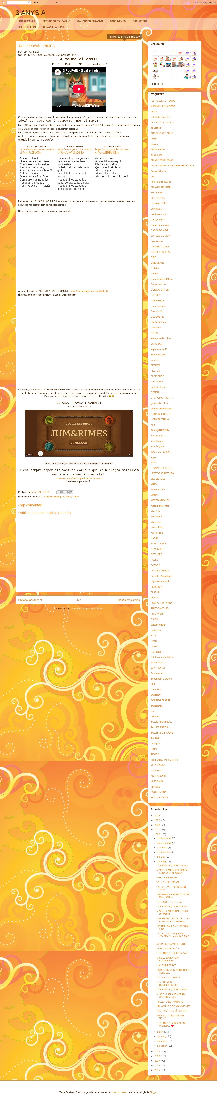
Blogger (153, 1092)
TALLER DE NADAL (161, 721)
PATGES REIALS (160, 570)
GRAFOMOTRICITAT (162, 397)
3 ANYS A (31, 12)
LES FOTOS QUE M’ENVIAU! (172, 953)
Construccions (158, 284)
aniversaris (156, 154)
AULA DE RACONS (161, 187)
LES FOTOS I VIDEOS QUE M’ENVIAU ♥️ (171, 1024)
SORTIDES (157, 705)
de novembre (164, 843)
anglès (154, 144)
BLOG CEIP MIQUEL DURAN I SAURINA (41, 27)
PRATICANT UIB (160, 608)
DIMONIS (156, 327)
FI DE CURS (157, 376)
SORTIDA (156, 694)
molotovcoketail (119, 1092)
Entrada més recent (30, 599)
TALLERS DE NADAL (162, 732)
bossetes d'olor (159, 203)
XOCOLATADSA (159, 797)
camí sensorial (158, 214)
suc (152, 711)
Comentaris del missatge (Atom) (87, 608)
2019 (157, 1051)
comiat (154, 273)
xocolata (155, 786)
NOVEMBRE (157, 549)
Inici (79, 599)
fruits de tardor (158, 387)
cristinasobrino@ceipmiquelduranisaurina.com (79, 478)
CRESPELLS (157, 300)
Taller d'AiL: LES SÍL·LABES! (171, 1010)
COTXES (155, 295)
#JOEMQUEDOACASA (163, 106)
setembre (156, 689)
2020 (157, 834)
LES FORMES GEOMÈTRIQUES (167, 983)
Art (152, 176)
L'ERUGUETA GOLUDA (169, 901)
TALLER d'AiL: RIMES (168, 977)
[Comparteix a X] (64, 492)
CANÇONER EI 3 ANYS (90, 21)
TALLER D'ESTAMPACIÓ (169, 1001)
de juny (161, 856)
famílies (155, 360)
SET (153, 684)
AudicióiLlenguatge (52, 496)
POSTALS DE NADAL (162, 603)
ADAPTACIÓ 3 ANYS (162, 133)
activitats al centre (160, 117)
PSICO (154, 619)
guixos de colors (159, 403)
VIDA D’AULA (158, 765)
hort (153, 424)
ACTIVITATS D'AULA (162, 122)
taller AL (155, 716)
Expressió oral (158, 354)
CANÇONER (157, 219)
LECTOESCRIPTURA (162, 473)
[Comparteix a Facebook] (68, 492)
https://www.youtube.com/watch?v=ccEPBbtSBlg (112, 151)
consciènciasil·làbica (162, 279)
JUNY (154, 462)
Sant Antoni (157, 662)
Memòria (155, 511)
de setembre (164, 852)
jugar (153, 457)
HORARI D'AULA (160, 419)
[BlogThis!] (61, 492)
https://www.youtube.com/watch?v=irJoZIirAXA (37, 151)
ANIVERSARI (158, 149)
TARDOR (156, 738)
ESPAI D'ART (158, 343)
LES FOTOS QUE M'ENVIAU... (173, 865)
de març (162, 1036)
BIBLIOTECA (140, 21)
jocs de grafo (158, 446)
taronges (155, 743)
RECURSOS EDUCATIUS (56, 21)
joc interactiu (157, 435)
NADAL (155, 538)
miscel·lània (157, 532)
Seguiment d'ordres (161, 678)
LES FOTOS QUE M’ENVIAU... (173, 906)
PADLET (155, 559)
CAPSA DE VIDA (159, 230)
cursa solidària (158, 306)
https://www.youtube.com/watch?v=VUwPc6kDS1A (74, 151)
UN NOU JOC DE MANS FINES (173, 1006)
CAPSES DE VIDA (160, 235)
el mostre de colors (161, 338)
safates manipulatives (162, 657)
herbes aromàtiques (161, 408)
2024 (157, 815)
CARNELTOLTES (160, 246)
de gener (162, 1045)
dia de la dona (158, 322)
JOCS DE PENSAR (161, 451)
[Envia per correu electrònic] (58, 492)
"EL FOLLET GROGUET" (164, 100)
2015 (157, 1070)
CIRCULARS (157, 262)
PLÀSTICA (156, 586)
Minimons (156, 522)
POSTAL (155, 597)
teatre (154, 748)
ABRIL (154, 111)
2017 (157, 1060)
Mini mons (156, 516)
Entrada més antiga (128, 599)
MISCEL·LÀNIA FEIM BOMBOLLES (167, 959)
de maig (161, 861)
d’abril (160, 1031)
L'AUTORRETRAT (166, 965)
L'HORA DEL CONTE (162, 468)
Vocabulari (156, 770)
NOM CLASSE (158, 543)
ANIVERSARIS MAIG (162, 160)
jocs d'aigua (157, 441)
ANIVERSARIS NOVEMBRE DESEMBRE (172, 165)
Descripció (156, 311)
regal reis (156, 630)
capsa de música (160, 225)
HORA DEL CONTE (161, 414)
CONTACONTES (160, 289)
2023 (157, 820)
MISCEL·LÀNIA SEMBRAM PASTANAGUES (170, 995)
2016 (157, 1065)
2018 (157, 1056)
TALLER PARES (159, 727)
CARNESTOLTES (160, 252)
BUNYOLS (156, 208)
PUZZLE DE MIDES (167, 877)
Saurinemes (157, 673)
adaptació (156, 127)
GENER (155, 392)
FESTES (155, 370)
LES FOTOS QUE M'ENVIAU (172, 989)
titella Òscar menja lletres (164, 759)
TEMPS (155, 754)
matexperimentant (160, 505)
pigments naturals (160, 581)
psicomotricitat (158, 624)
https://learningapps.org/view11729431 (89, 291)
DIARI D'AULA (27, 21)
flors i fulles (157, 381)
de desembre (164, 838)
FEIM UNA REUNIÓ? (167, 948)
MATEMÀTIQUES (160, 500)
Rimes (76, 496)
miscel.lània (157, 527)
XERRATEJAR (158, 775)
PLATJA (155, 592)
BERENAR (156, 192)
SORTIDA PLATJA (160, 700)
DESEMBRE (157, 316)
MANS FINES (158, 489)
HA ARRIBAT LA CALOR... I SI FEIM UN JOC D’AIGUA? (172, 920)
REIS (153, 635)
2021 (157, 829)
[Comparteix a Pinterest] (71, 492)
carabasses (157, 241)
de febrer (162, 1041)
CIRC (153, 257)
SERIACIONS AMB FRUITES (171, 944)
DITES (154, 333)
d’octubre (162, 847)
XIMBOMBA (157, 781)
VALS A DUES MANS (167, 882)
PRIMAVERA (157, 613)
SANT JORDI (158, 667)
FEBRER (155, 365)
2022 (157, 825)
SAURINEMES (118, 21)
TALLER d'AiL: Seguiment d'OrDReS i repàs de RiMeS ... (172, 936)
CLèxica (67, 496)
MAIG (154, 484)
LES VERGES (158, 478)
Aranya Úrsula (158, 171)
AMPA (154, 138)
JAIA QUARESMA (160, 430)
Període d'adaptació (161, 576)
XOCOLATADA (158, 792)
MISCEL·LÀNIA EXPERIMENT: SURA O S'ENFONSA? (172, 871)
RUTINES (156, 651)
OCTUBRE (156, 554)
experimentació (159, 349)
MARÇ (154, 495)
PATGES (155, 565)
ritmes (154, 646)
